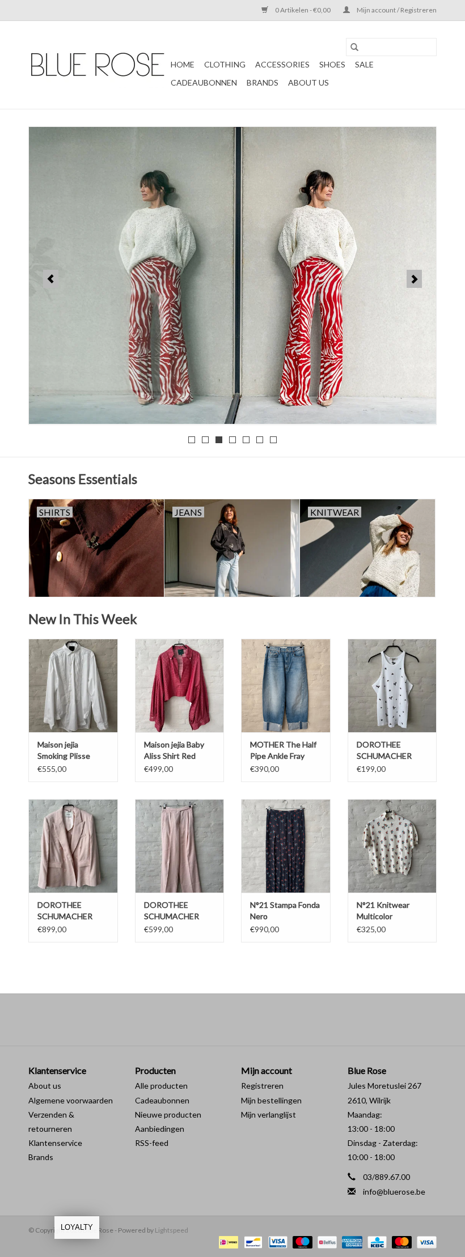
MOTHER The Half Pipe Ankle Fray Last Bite (283, 751)
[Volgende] (414, 279)
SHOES (332, 64)
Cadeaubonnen (204, 82)
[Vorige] (50, 279)
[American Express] (350, 1241)
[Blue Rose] (97, 65)
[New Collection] (232, 275)
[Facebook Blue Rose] (223, 1019)
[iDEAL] (227, 1241)
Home (183, 64)
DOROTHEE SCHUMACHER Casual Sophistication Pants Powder (171, 911)
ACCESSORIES (282, 64)
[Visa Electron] (276, 1241)
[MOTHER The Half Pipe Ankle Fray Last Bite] (286, 685)
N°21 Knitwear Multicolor (383, 910)
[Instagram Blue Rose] (243, 1019)
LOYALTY (77, 1227)
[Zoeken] (354, 47)
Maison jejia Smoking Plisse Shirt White (63, 751)
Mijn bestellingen (271, 1100)
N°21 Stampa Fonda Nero (285, 910)
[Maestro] (301, 1241)
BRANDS (262, 82)
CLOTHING (225, 64)
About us (44, 1085)
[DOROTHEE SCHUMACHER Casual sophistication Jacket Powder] (73, 846)
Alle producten (161, 1085)
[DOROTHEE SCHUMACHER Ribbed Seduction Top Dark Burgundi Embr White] (392, 685)
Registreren (262, 1085)
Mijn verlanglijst (268, 1114)
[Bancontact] (251, 1241)
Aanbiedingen (159, 1128)
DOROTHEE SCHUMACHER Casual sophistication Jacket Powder (64, 911)
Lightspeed (171, 1230)
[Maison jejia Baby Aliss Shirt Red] (180, 685)
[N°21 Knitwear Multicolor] (392, 846)
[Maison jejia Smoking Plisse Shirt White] (73, 685)
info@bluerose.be (394, 1191)
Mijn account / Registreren (396, 10)
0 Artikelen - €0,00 (303, 10)
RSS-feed (151, 1143)
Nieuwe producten (168, 1114)
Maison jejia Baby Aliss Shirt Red (174, 750)
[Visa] (425, 1241)
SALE (364, 64)
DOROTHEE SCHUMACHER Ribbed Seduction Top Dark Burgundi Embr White (390, 751)
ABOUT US (308, 82)
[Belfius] (326, 1241)
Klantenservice (55, 1143)
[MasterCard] (400, 1241)
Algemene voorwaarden (70, 1100)
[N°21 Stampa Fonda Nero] (286, 846)
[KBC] (375, 1241)
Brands (40, 1157)
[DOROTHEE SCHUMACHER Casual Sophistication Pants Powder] (180, 846)
